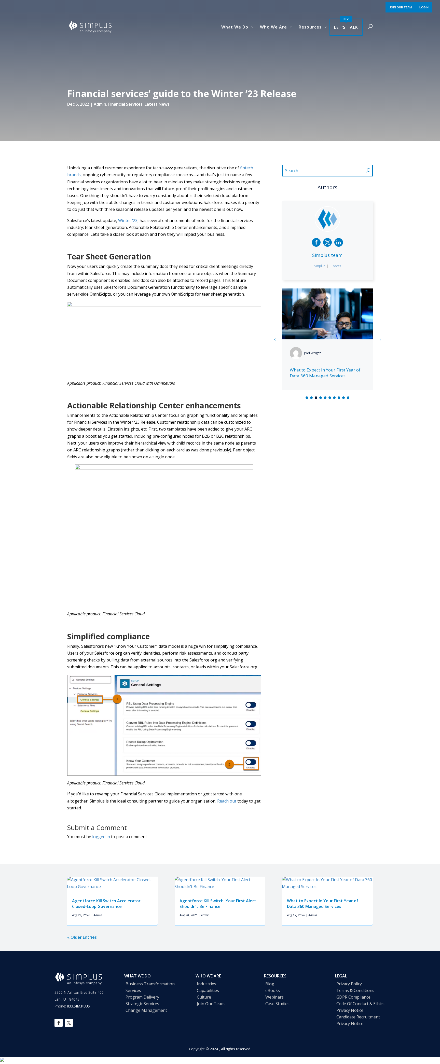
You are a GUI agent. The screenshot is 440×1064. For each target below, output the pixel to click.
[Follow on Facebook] (58, 1023)
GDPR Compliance (353, 997)
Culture (204, 997)
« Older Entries (82, 937)
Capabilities (208, 990)
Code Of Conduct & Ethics (360, 1003)
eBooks (272, 990)
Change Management (146, 1010)
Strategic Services (142, 1003)
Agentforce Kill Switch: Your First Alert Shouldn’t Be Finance (218, 903)
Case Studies (277, 1003)
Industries (206, 984)
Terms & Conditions (355, 990)
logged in (101, 836)
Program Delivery (142, 997)
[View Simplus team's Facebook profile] (316, 242)
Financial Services (125, 104)
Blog (269, 984)
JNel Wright (312, 353)
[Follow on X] (69, 1023)
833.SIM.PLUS (78, 1006)
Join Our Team (211, 1003)
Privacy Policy (349, 984)
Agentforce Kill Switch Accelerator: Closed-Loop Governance (107, 903)
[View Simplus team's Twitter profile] (327, 242)
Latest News (157, 104)
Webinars (274, 997)
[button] (380, 339)
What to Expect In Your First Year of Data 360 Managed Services (325, 373)
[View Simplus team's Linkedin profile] (338, 242)
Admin (100, 104)
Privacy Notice (349, 1010)
